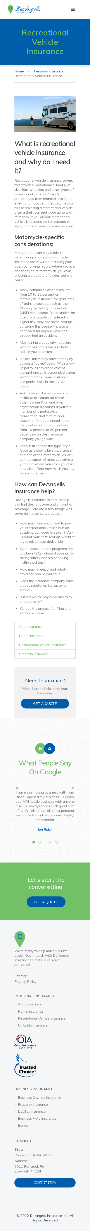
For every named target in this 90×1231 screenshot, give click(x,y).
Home (19, 71)
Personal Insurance (49, 71)
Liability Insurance (32, 1111)
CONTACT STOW (45, 1182)
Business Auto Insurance (37, 1118)
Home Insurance (31, 635)
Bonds (23, 1125)
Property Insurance (33, 1104)
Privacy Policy (25, 981)
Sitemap (20, 976)
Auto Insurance (31, 626)
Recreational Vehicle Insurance (43, 645)
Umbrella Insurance (34, 654)
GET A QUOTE (45, 703)
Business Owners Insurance (39, 1097)
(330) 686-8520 (39, 1155)
